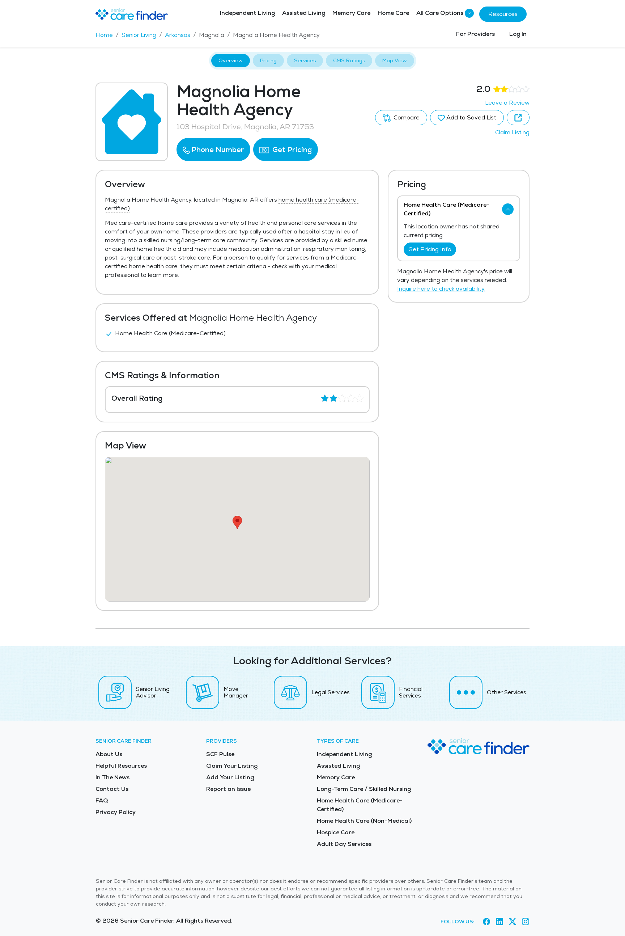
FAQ (101, 800)
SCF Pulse (220, 754)
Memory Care (351, 13)
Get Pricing (291, 149)
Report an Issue (228, 789)
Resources (503, 14)
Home (104, 35)
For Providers (475, 34)
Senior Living (139, 35)
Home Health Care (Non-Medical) (364, 821)
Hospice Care (335, 832)
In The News (112, 777)
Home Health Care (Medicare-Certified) (360, 805)
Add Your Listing (230, 777)
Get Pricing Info (429, 249)
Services (305, 60)
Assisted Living (303, 13)
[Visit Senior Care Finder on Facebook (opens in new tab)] (486, 921)
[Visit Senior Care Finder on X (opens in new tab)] (512, 921)
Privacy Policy (115, 812)
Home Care (393, 13)
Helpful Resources (121, 766)
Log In (518, 34)
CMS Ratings (349, 60)
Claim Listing (512, 132)
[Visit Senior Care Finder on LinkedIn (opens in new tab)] (499, 921)
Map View (394, 60)
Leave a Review (507, 102)
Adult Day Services (344, 844)
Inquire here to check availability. (441, 288)
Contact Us (111, 789)
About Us (108, 754)
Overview (230, 60)
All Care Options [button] (439, 13)
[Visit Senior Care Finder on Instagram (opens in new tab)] (525, 921)
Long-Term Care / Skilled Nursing (364, 789)
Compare (406, 117)
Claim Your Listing (232, 766)
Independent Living (247, 13)
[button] (213, 149)
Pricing (268, 60)
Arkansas (177, 35)
